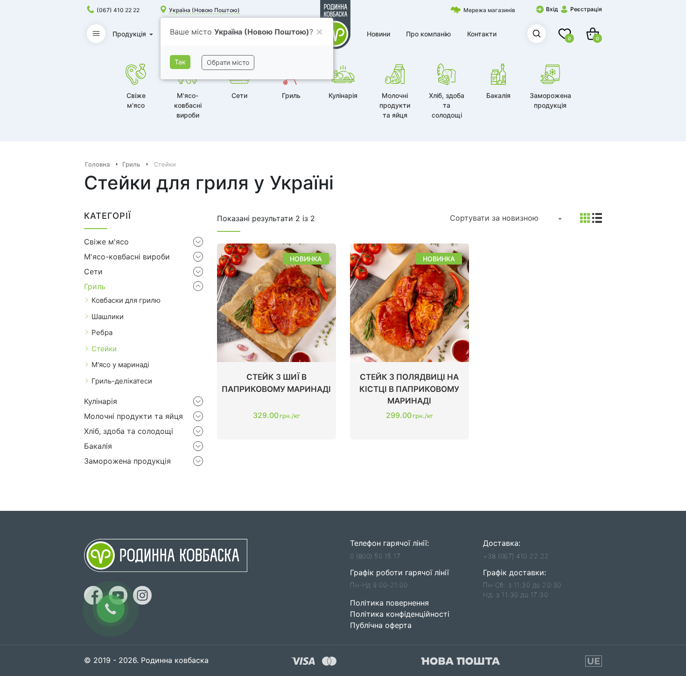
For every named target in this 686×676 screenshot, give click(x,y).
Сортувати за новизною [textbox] (494, 218)
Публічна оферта (381, 625)
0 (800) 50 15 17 (375, 556)
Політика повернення (389, 602)
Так (180, 62)
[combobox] (506, 218)
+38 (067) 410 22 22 (516, 556)
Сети (93, 271)
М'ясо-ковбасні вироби (127, 256)
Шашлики (107, 316)
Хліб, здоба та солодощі (128, 431)
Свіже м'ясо (106, 241)
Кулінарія (100, 401)
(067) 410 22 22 (118, 10)
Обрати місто (228, 62)
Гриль (94, 286)
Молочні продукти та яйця (133, 416)
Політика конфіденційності (399, 614)
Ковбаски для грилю (126, 300)
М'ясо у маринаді (120, 364)
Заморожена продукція (127, 461)
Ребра (101, 332)
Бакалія (98, 446)
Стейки (104, 348)
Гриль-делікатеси (121, 380)
